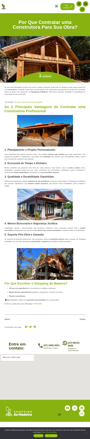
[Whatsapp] (82, 413)
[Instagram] (82, 9)
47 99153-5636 (37, 304)
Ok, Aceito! (38, 436)
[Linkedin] (79, 4)
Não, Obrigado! (51, 436)
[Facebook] (85, 4)
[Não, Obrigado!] (86, 433)
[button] (56, 6)
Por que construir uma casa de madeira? (28, 102)
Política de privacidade (49, 432)
